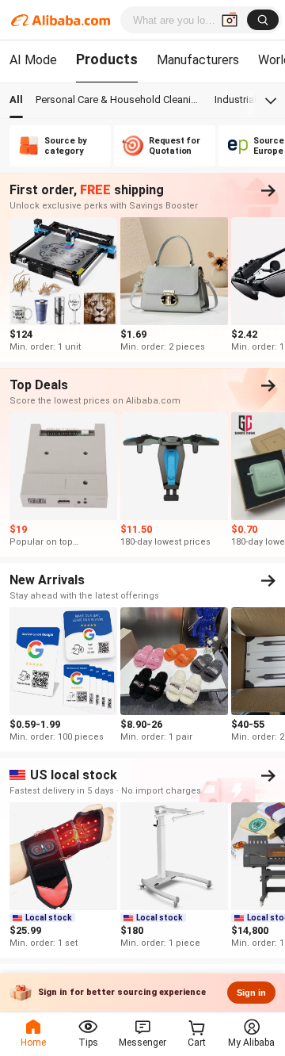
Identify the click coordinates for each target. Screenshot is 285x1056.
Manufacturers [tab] (198, 59)
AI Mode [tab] (33, 59)
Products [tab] (107, 59)
